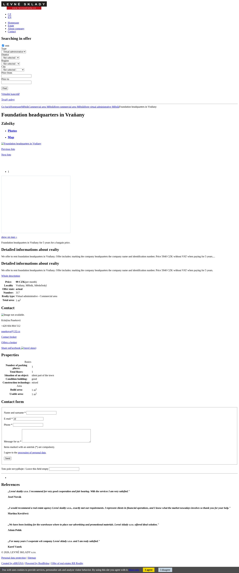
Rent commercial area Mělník (69, 106)
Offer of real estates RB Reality (67, 563)
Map (11, 137)
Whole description (10, 275)
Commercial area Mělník (41, 106)
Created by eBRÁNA (12, 563)
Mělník (25, 106)
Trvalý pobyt (7, 99)
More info (134, 569)
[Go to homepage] (24, 8)
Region (5, 60)
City (3, 66)
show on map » (9, 237)
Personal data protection (13, 557)
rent (7, 45)
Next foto (6, 154)
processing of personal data (32, 452)
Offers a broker (9, 342)
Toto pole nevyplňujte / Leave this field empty (24, 468)
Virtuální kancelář (10, 94)
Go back (5, 106)
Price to (5, 79)
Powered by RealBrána (37, 563)
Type (4, 48)
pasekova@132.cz (10, 331)
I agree (149, 569)
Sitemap (32, 557)
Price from (6, 72)
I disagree (165, 569)
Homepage (15, 106)
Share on (10, 348)
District (5, 54)
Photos (12, 130)
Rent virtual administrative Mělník (101, 106)
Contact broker (9, 337)
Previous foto (8, 149)
